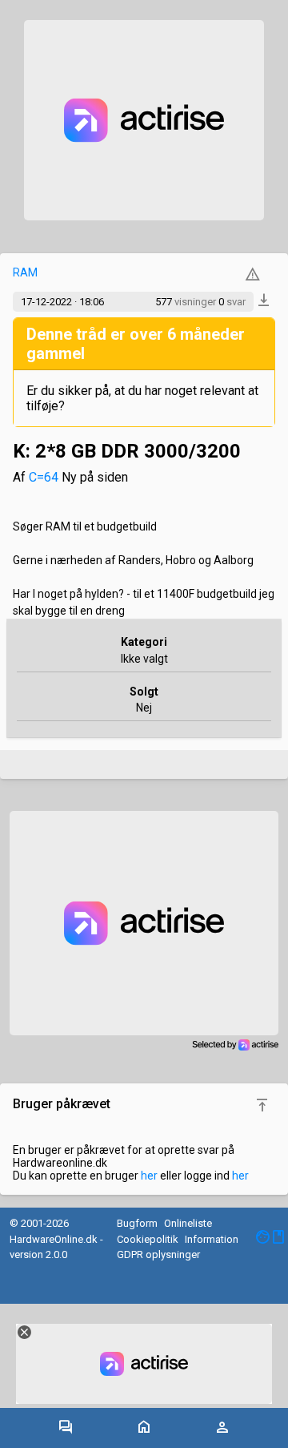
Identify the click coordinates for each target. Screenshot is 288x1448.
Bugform (137, 1223)
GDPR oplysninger (158, 1254)
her (149, 1175)
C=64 (43, 477)
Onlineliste (188, 1223)
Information (211, 1239)
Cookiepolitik (147, 1239)
